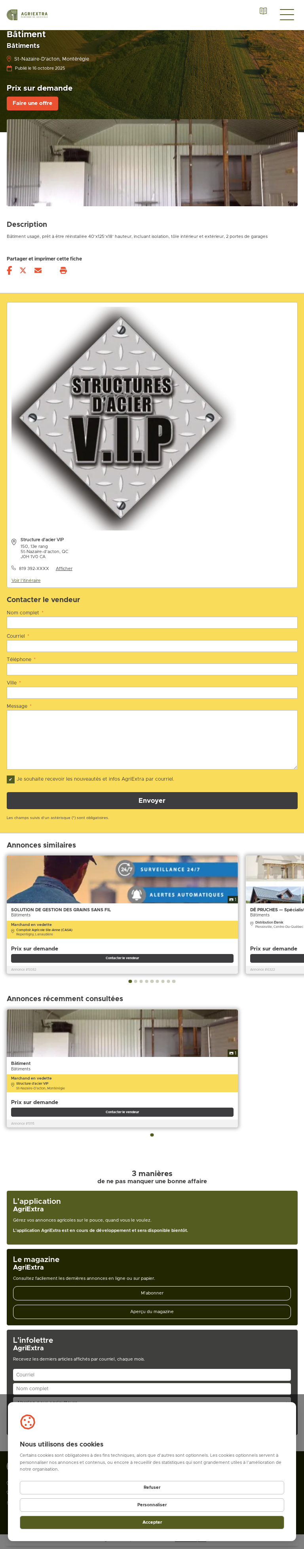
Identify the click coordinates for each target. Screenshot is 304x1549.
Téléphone (21, 659)
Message (19, 706)
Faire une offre (32, 103)
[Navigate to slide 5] (152, 981)
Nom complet (25, 613)
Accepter (152, 1522)
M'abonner (152, 1293)
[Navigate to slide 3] (140, 981)
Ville (14, 683)
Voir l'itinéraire (26, 580)
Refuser (152, 1487)
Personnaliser (152, 1505)
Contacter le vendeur (122, 958)
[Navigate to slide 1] (130, 981)
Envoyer (152, 801)
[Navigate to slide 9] (173, 981)
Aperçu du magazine (152, 1312)
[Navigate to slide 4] (146, 981)
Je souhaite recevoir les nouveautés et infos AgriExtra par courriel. (95, 779)
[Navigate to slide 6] (157, 981)
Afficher (64, 568)
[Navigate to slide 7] (162, 981)
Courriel (18, 636)
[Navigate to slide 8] (168, 981)
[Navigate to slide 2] (135, 981)
